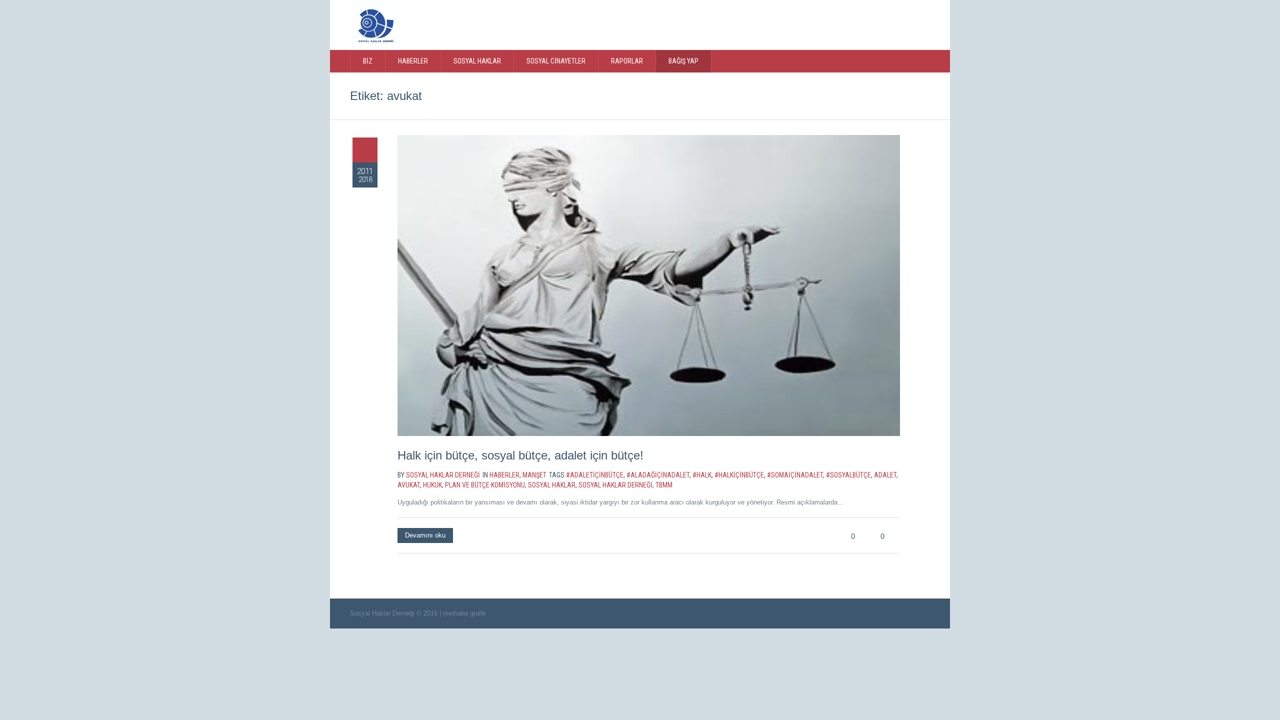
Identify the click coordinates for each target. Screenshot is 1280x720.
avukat (409, 485)
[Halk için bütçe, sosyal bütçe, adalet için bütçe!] (649, 285)
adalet (885, 475)
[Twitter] (844, 24)
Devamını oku (425, 535)
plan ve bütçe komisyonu (485, 485)
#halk (702, 475)
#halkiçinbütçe (739, 475)
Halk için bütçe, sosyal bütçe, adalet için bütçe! (521, 455)
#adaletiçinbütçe (595, 475)
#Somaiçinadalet (795, 475)
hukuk (432, 485)
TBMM (664, 485)
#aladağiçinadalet (658, 475)
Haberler (505, 475)
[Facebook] (864, 24)
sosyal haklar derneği (615, 485)
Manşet (534, 475)
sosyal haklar (552, 485)
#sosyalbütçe (848, 475)
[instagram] (885, 24)
